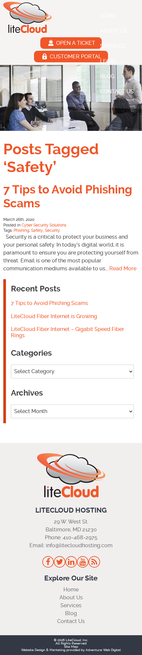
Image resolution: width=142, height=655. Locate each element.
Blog (107, 76)
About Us (113, 31)
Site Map (71, 646)
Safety (37, 230)
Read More (122, 268)
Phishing (21, 230)
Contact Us (117, 91)
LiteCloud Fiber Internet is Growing (54, 316)
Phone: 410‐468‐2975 (71, 537)
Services (112, 46)
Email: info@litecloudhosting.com (71, 545)
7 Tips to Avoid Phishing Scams (49, 303)
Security (52, 230)
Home (108, 16)
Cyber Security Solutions (43, 225)
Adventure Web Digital (103, 650)
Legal (108, 61)
